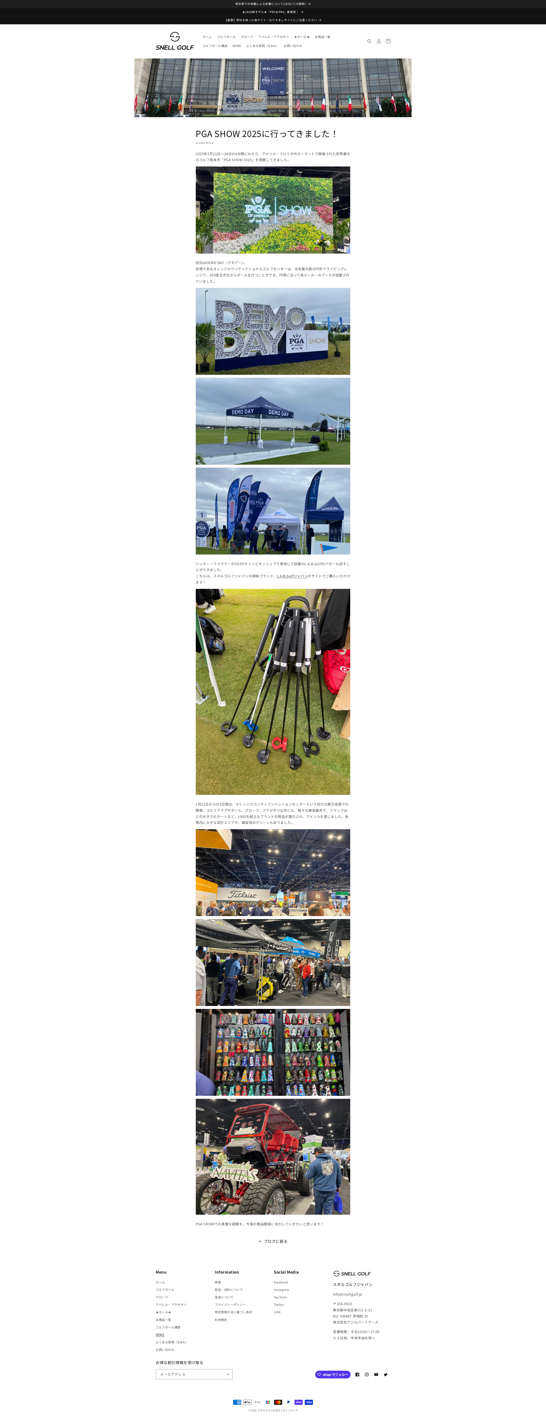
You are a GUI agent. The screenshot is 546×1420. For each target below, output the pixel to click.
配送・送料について (229, 1289)
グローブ (162, 1297)
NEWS (160, 1334)
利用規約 (221, 1320)
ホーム (160, 1282)
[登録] (227, 1374)
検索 (218, 1282)
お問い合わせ (165, 1349)
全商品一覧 (163, 1320)
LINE (277, 1312)
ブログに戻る (276, 1241)
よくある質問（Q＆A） (172, 1342)
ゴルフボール (165, 1289)
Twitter (279, 1304)
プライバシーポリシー (230, 1304)
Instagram (281, 1289)
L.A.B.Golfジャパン (292, 575)
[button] (369, 41)
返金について (224, 1297)
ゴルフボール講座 (168, 1327)
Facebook (281, 1282)
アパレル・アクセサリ (171, 1304)
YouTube (280, 1297)
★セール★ (163, 1312)
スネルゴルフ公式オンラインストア (278, 1410)
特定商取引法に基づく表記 (233, 1312)
